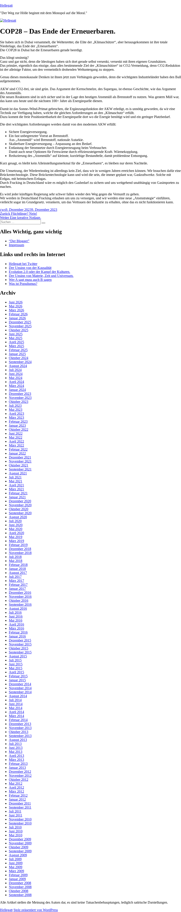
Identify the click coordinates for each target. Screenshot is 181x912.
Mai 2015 (15, 668)
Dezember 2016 (20, 592)
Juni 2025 (16, 334)
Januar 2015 (17, 680)
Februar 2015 (18, 676)
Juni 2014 (16, 704)
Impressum (16, 245)
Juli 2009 (15, 859)
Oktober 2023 (18, 402)
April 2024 (16, 382)
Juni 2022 (16, 433)
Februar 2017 (18, 584)
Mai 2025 (15, 338)
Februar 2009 (18, 875)
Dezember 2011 (20, 803)
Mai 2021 (15, 481)
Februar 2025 (18, 350)
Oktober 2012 (18, 779)
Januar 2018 (17, 569)
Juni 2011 (15, 815)
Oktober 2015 (18, 648)
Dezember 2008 (20, 883)
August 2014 (18, 696)
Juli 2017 (15, 577)
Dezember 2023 (20, 394)
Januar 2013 (17, 767)
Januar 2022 (17, 453)
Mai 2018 (15, 561)
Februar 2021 (18, 493)
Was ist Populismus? (23, 284)
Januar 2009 (17, 879)
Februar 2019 (18, 545)
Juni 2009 (16, 863)
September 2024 (20, 362)
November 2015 (20, 644)
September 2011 (20, 807)
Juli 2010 (15, 827)
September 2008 (20, 895)
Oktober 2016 (18, 600)
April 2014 (16, 712)
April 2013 (16, 756)
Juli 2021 (15, 477)
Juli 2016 (15, 612)
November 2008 (20, 887)
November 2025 (20, 326)
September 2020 (20, 513)
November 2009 (20, 843)
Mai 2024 (15, 378)
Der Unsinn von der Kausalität (30, 268)
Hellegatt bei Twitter (23, 264)
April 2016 (16, 624)
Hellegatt (6, 5)
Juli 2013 (15, 744)
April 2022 (16, 441)
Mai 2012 (15, 783)
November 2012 (20, 775)
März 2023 (16, 417)
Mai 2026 (15, 306)
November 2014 (20, 688)
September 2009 (20, 851)
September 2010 (20, 823)
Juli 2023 (15, 405)
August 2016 (18, 608)
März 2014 (16, 716)
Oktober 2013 (18, 732)
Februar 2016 (18, 632)
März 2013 (16, 760)
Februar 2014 (18, 720)
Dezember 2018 (20, 549)
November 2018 (20, 553)
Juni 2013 (16, 748)
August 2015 (18, 656)
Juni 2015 (16, 664)
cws (3, 209)
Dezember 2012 (20, 771)
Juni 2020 (16, 525)
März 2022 (16, 445)
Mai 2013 (15, 752)
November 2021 (20, 461)
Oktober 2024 (18, 358)
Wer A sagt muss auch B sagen (30, 280)
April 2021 (16, 485)
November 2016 (20, 596)
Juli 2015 (15, 660)
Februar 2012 (18, 795)
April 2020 (16, 533)
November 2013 (20, 728)
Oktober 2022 (18, 429)
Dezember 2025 (20, 322)
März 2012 (16, 791)
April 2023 (16, 413)
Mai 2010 (15, 835)
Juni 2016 (16, 616)
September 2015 (20, 652)
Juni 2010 (16, 831)
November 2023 (20, 398)
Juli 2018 (15, 557)
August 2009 (18, 855)
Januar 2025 (17, 354)
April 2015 (16, 672)
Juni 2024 (16, 374)
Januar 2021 (17, 497)
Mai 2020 (15, 529)
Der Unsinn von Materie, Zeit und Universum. (41, 276)
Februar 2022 (18, 449)
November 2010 (20, 819)
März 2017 (16, 581)
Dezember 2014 (20, 684)
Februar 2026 (18, 314)
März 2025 (16, 346)
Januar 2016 (17, 636)
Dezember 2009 (20, 839)
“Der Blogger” (19, 241)
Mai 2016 (15, 620)
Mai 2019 (15, 537)
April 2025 (16, 342)
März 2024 (16, 386)
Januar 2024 (17, 390)
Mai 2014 (15, 708)
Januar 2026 (17, 318)
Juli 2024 (15, 370)
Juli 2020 (15, 521)
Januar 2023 (17, 425)
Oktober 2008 (18, 891)
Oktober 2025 (18, 330)
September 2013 (20, 736)
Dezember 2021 (20, 457)
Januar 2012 (17, 799)
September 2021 (20, 469)
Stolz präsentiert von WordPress (35, 910)
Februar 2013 (18, 763)
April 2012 (16, 787)
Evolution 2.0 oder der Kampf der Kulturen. (39, 272)
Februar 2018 (18, 565)
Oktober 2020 (18, 509)
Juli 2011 (15, 811)
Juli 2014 (15, 700)
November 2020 (20, 505)
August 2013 (18, 740)
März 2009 (16, 871)
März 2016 (16, 628)
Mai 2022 (15, 437)
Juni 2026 (16, 302)
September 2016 (20, 604)
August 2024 (18, 366)
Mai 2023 (15, 409)
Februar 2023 (18, 421)
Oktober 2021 (18, 465)
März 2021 (16, 489)
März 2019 (16, 541)
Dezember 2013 (20, 724)
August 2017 (18, 573)
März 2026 (16, 310)
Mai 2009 (15, 867)
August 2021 (18, 473)
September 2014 (20, 692)
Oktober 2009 (18, 847)
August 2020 (18, 517)
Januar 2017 (17, 588)
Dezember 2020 (20, 501)
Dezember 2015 (20, 640)
